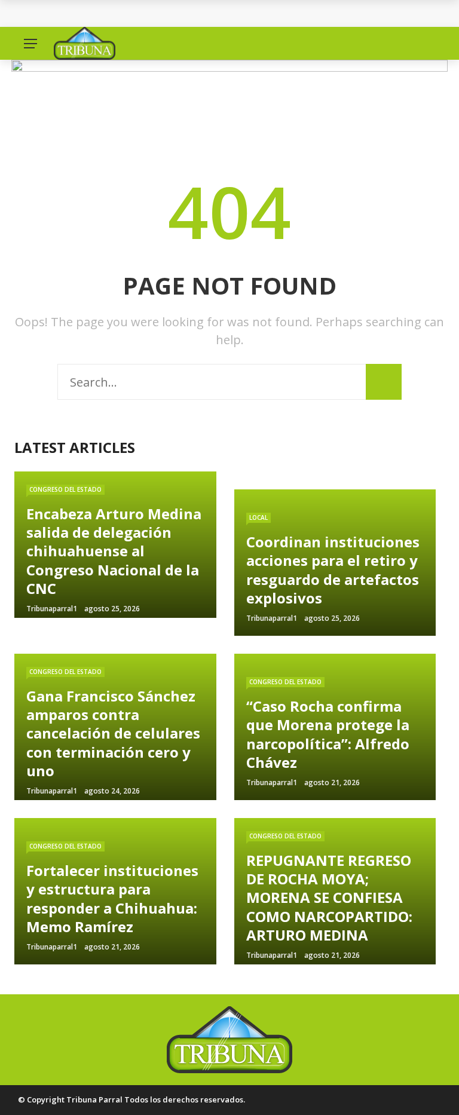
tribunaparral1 (51, 609)
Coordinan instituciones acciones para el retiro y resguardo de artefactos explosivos (224, 13)
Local (258, 517)
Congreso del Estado (65, 489)
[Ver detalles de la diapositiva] (229, 103)
